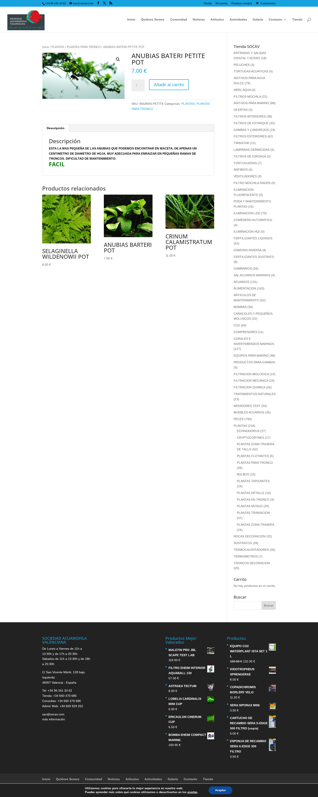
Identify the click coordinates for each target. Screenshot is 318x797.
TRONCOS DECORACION (252, 563)
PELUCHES (242, 65)
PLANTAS (57, 47)
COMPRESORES (245, 332)
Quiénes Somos (152, 19)
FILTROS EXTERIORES (250, 136)
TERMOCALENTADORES (251, 549)
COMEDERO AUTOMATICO (253, 220)
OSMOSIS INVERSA (247, 250)
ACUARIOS (241, 282)
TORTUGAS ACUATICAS (251, 71)
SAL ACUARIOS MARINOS (252, 275)
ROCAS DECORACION (249, 536)
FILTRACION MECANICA (251, 380)
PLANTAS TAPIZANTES (253, 481)
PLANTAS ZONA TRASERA (255, 524)
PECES (239, 419)
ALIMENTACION (245, 288)
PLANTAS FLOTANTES (253, 456)
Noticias (199, 19)
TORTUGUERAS (245, 163)
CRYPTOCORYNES (250, 437)
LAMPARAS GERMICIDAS (252, 149)
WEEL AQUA (242, 90)
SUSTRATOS (243, 543)
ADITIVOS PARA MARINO (251, 103)
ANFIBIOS (241, 169)
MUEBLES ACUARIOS (249, 412)
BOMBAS (240, 307)
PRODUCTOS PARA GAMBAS (254, 362)
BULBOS (243, 474)
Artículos (217, 19)
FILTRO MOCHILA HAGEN (252, 183)
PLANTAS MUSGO (250, 506)
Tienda (208, 3)
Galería (258, 19)
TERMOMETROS (246, 556)
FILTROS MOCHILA (247, 96)
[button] (118, 59)
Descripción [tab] (55, 128)
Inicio (131, 19)
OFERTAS (241, 109)
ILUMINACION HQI (247, 231)
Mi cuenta (222, 3)
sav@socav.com (53, 714)
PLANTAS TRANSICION (253, 512)
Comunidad (178, 19)
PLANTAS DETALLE (250, 493)
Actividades (238, 19)
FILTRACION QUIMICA (249, 387)
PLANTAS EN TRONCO (253, 499)
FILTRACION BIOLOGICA (251, 374)
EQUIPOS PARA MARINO (251, 355)
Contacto (275, 19)
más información (53, 719)
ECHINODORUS (248, 431)
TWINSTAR (241, 143)
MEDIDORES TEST (247, 406)
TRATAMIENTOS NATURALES (255, 394)
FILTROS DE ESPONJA (250, 156)
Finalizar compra (241, 3)
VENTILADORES (245, 176)
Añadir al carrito (169, 84)
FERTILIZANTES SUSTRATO (254, 257)
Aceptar (220, 790)
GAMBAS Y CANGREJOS (251, 130)
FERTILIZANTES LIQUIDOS (253, 238)
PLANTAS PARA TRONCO (84, 47)
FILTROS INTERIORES (250, 116)
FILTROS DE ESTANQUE (251, 123)
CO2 (237, 325)
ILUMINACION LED (247, 213)
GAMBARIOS (243, 268)
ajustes (192, 792)
